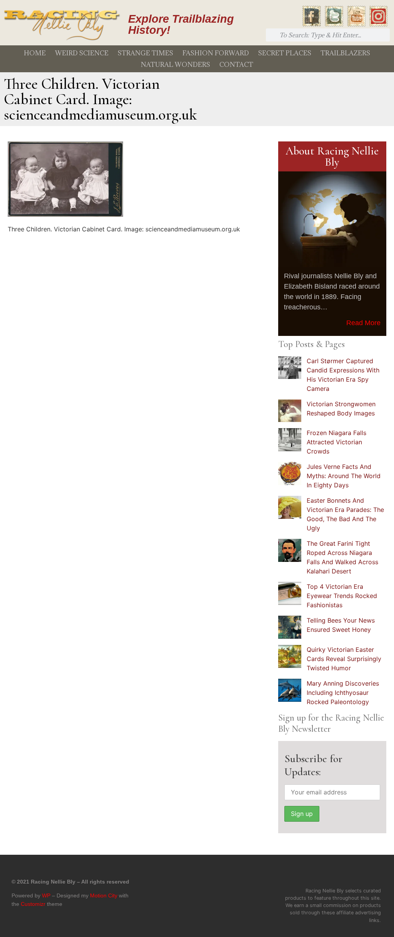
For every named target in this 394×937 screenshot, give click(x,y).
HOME (35, 53)
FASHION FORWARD (215, 53)
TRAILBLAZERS (345, 53)
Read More (363, 323)
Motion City (103, 895)
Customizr (33, 904)
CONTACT (236, 64)
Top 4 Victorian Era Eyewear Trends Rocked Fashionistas (342, 596)
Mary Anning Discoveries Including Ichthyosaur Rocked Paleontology (343, 692)
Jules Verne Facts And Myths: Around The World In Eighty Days (344, 476)
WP (46, 895)
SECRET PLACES (284, 53)
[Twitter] (339, 874)
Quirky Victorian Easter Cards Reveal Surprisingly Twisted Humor (344, 659)
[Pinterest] (357, 874)
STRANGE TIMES (145, 53)
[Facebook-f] (321, 874)
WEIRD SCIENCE (82, 53)
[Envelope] (376, 874)
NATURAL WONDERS (175, 64)
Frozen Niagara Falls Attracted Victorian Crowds (336, 442)
